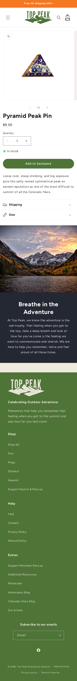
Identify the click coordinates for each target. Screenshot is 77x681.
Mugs (11, 462)
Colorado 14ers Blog (21, 601)
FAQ (11, 514)
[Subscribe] (59, 635)
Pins (10, 453)
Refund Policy (17, 540)
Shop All (13, 444)
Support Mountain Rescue (25, 565)
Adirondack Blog (19, 592)
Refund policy (61, 666)
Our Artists (15, 610)
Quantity (8, 133)
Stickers (13, 471)
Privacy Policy (17, 532)
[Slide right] (47, 107)
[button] (8, 17)
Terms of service (50, 672)
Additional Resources (22, 574)
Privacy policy (29, 672)
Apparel (13, 480)
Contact (13, 523)
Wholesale (15, 583)
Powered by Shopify (39, 666)
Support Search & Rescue (25, 489)
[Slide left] (29, 107)
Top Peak (22, 666)
